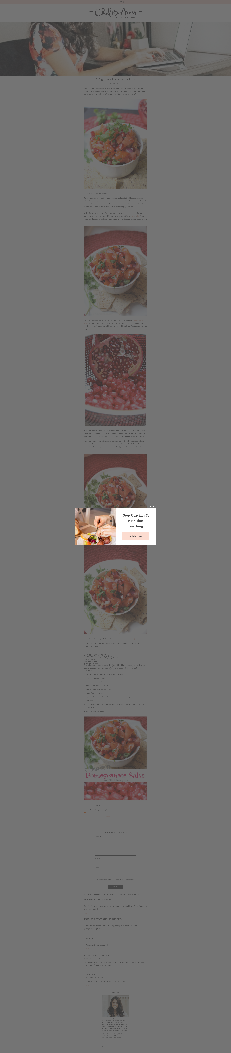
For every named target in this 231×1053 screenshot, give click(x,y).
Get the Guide (135, 536)
